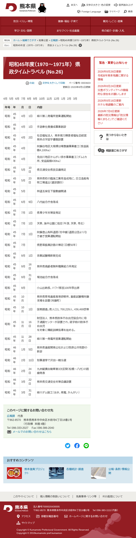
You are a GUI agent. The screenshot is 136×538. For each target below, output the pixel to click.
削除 (80, 45)
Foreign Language (91, 11)
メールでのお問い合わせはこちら (32, 431)
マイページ (114, 11)
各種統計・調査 (75, 469)
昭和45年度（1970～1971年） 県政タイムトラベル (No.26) (45, 45)
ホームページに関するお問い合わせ (88, 516)
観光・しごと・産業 (113, 21)
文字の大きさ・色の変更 (98, 5)
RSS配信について (113, 496)
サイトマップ (28, 522)
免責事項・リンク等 (86, 496)
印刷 (32, 83)
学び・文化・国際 (23, 30)
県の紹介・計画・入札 (113, 30)
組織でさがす (29, 40)
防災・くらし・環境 (23, 21)
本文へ (74, 5)
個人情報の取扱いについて (55, 496)
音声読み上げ (126, 5)
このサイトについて (23, 496)
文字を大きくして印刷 (53, 83)
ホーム (16, 40)
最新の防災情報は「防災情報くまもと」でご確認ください (113, 119)
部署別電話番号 (50, 516)
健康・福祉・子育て (68, 21)
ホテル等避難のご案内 (111, 104)
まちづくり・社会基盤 (68, 30)
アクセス (26, 516)
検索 (130, 11)
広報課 (54, 40)
